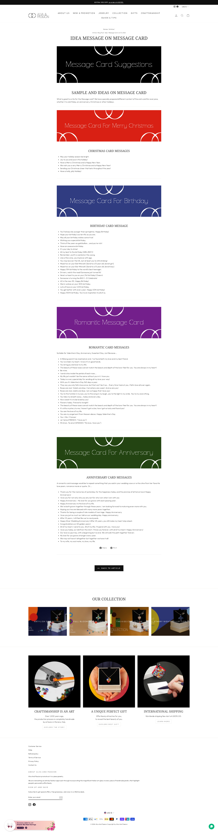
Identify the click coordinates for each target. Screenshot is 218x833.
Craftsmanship (150, 13)
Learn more (163, 721)
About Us (64, 13)
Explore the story (54, 727)
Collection (120, 13)
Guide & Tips (109, 18)
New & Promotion (84, 13)
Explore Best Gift (109, 724)
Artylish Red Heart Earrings (26, 824)
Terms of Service (34, 757)
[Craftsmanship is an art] (54, 681)
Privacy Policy (33, 761)
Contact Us (32, 765)
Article (111, 29)
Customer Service (34, 746)
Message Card (113, 33)
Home (105, 29)
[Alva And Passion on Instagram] (29, 804)
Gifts (134, 13)
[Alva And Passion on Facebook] (34, 804)
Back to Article (110, 568)
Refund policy (33, 754)
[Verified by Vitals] (26, 827)
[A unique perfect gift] (109, 681)
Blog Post (101, 33)
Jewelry (104, 13)
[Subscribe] (60, 797)
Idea (106, 33)
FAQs (30, 750)
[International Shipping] (163, 681)
